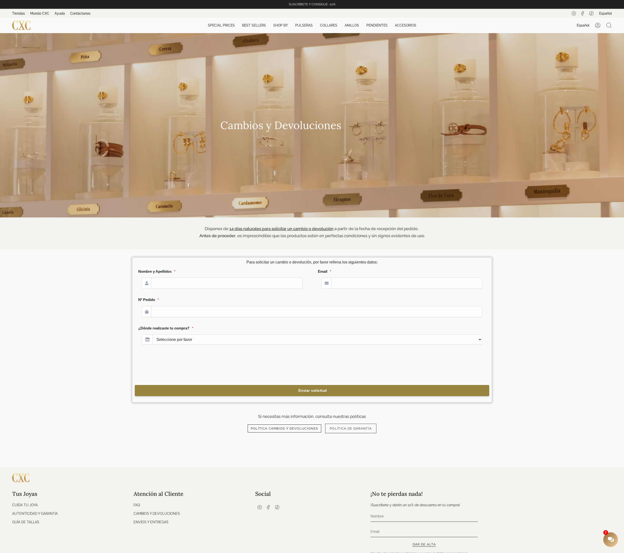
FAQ (137, 505)
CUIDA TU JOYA (25, 505)
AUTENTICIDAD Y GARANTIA (35, 513)
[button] (221, 25)
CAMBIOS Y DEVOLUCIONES (157, 513)
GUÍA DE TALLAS (25, 522)
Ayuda (60, 13)
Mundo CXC (39, 13)
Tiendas (18, 13)
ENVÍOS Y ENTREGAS (151, 522)
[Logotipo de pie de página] (20, 477)
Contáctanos (80, 13)
